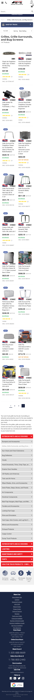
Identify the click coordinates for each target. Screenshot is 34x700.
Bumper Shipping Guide (17, 621)
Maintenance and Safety (12, 554)
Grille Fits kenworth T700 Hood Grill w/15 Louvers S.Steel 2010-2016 (8, 383)
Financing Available (17, 618)
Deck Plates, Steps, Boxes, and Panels (15, 488)
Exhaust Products (8, 529)
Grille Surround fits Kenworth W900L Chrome (24, 190)
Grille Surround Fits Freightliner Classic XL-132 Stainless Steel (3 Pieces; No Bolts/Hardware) (8, 147)
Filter (5, 31)
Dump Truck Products (9, 538)
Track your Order (17, 616)
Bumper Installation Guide (17, 623)
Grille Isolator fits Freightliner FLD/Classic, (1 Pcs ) (8, 104)
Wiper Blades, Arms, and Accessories (14, 483)
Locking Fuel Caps (8, 511)
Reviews (17, 614)
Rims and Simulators (9, 515)
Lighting (5, 549)
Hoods (4, 460)
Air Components (7, 492)
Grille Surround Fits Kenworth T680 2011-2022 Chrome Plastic (25, 304)
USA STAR (17, 604)
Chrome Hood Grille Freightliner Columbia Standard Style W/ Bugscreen (24, 105)
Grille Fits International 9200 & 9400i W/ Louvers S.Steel (24, 348)
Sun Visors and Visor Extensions (13, 451)
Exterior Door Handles (9, 469)
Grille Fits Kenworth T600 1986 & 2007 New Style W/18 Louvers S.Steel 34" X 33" (8, 192)
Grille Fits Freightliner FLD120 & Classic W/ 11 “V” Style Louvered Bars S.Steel (9, 269)
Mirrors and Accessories (10, 524)
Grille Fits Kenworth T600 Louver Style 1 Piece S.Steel (24, 382)
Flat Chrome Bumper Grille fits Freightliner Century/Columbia (24, 63)
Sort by (16, 31)
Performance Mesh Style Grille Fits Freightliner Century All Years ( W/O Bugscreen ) (8, 306)
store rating (14, 691)
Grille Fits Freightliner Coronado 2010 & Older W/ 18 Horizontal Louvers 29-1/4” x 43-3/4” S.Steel (24, 148)
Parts (4, 559)
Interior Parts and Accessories (15, 544)
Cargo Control (7, 534)
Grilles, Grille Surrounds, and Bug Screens (16, 446)
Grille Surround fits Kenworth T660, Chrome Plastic (24, 229)
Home (3, 20)
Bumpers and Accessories (11, 441)
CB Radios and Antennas (10, 474)
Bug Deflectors (7, 455)
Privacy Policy (17, 609)
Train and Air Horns (8, 478)
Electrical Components (9, 497)
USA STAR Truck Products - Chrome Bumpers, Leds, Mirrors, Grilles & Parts (17, 564)
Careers (17, 599)
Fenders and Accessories (10, 506)
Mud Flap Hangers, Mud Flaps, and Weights (17, 501)
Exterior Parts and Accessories (15, 436)
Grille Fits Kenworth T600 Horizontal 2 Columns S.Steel (24, 268)
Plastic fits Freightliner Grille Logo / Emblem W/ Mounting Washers (8, 64)
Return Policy (17, 607)
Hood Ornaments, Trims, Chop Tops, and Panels (17, 464)
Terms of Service (17, 611)
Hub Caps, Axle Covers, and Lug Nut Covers (17, 520)
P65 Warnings (17, 628)
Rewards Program (17, 602)
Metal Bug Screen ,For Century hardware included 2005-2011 (7, 348)
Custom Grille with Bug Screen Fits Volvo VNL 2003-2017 (9, 229)
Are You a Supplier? (17, 625)
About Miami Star (17, 597)
